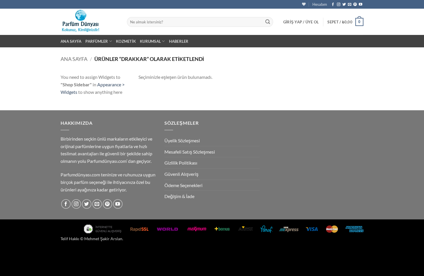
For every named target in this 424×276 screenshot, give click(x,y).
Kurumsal (150, 41)
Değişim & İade (179, 196)
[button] (301, 22)
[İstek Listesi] (304, 4)
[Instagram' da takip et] (338, 5)
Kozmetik (126, 41)
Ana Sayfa (71, 41)
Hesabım (319, 4)
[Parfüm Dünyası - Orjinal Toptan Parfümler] (89, 22)
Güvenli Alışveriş (181, 174)
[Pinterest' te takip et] (355, 5)
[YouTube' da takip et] (360, 5)
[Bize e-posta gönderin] (349, 5)
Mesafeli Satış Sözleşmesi (189, 151)
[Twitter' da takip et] (344, 5)
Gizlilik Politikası (180, 162)
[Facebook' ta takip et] (333, 5)
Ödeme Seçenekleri (183, 185)
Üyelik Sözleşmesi (182, 140)
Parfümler (96, 41)
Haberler (179, 41)
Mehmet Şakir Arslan (103, 238)
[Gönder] (268, 22)
